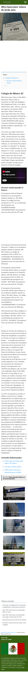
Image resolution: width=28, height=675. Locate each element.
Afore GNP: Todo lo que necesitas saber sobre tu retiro (13, 611)
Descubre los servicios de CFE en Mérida (14, 620)
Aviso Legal (4, 637)
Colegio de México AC (12, 78)
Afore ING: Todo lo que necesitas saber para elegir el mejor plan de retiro (13, 616)
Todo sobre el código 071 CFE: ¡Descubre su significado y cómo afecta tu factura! (14, 606)
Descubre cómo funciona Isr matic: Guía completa (14, 624)
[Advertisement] (14, 56)
